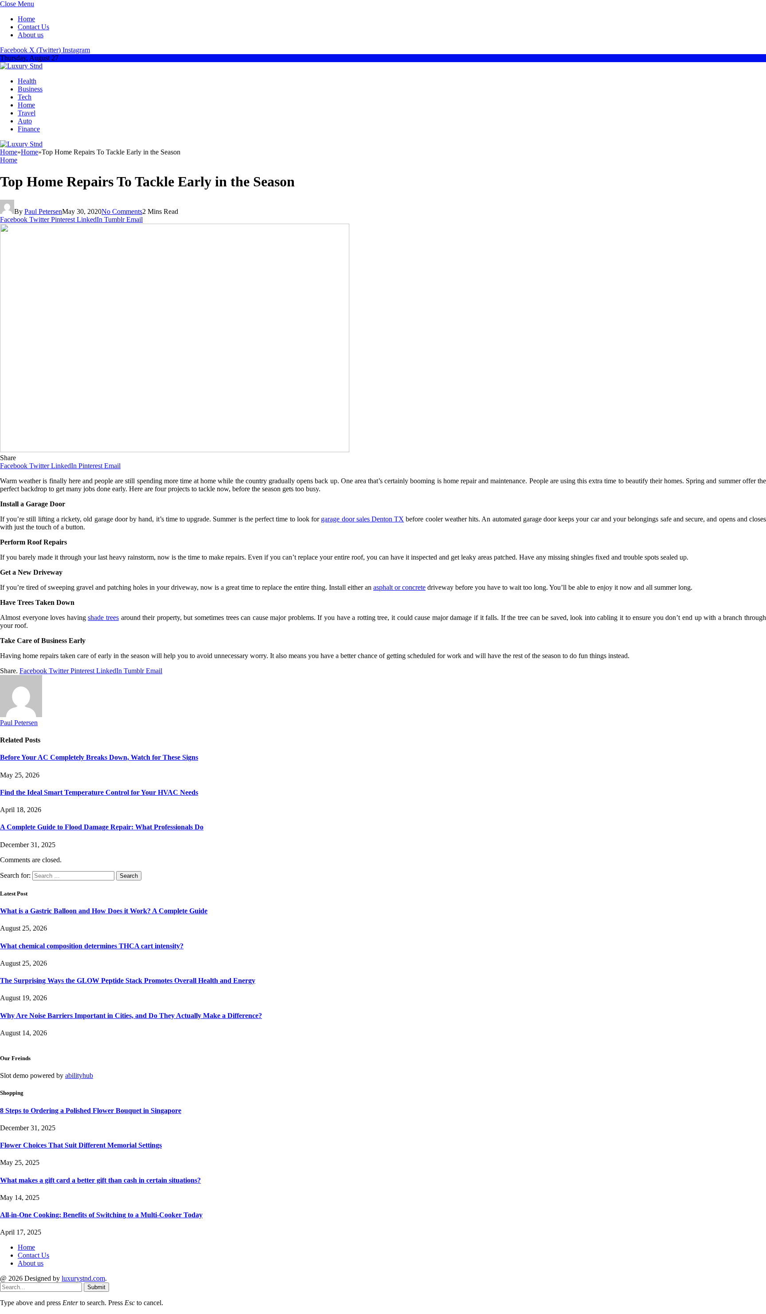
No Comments (122, 211)
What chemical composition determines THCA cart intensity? (92, 946)
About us (30, 35)
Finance (29, 129)
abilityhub (79, 1075)
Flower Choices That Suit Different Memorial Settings (81, 1145)
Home (26, 19)
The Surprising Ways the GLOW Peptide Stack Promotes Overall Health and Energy (127, 980)
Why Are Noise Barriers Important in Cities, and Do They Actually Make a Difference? (131, 1015)
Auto (25, 121)
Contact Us (33, 27)
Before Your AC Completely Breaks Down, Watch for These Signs (99, 757)
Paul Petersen (43, 211)
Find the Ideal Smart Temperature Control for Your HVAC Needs (99, 792)
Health (27, 81)
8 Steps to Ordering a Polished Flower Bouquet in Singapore (90, 1110)
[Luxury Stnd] (21, 66)
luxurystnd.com (83, 1278)
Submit (96, 1287)
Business (30, 89)
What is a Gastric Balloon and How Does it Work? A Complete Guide (103, 911)
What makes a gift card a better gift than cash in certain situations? (100, 1180)
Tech (24, 97)
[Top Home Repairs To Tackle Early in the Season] (174, 450)
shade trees (103, 617)
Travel (26, 113)
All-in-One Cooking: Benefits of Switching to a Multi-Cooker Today (101, 1215)
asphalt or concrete (399, 587)
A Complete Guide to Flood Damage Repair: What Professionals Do (101, 827)
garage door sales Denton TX (362, 519)
